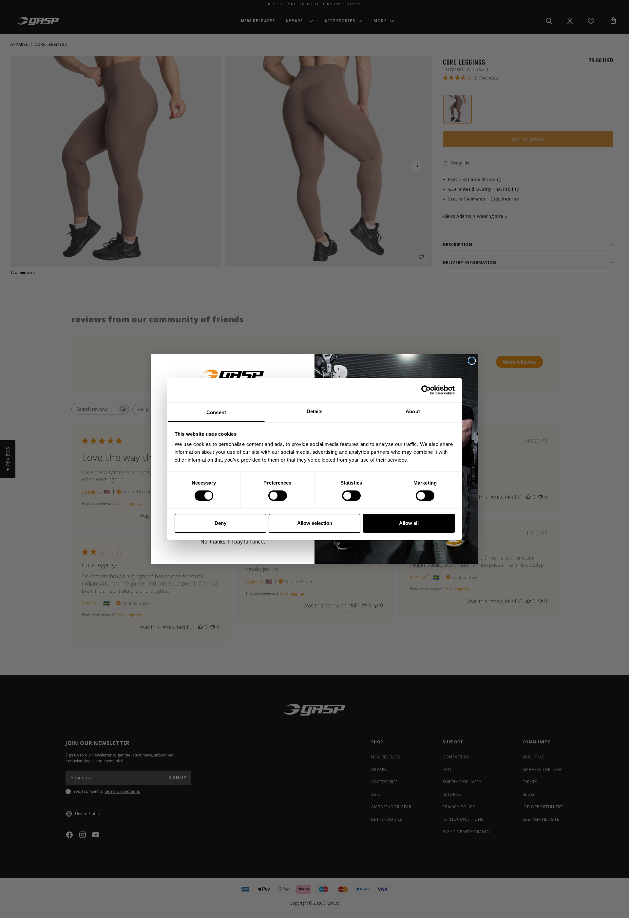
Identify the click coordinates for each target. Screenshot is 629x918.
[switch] (277, 495)
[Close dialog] (471, 360)
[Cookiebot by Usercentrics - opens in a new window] (426, 390)
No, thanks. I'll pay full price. (232, 542)
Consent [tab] (216, 412)
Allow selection (314, 523)
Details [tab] (315, 411)
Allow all (409, 523)
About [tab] (413, 411)
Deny (220, 523)
